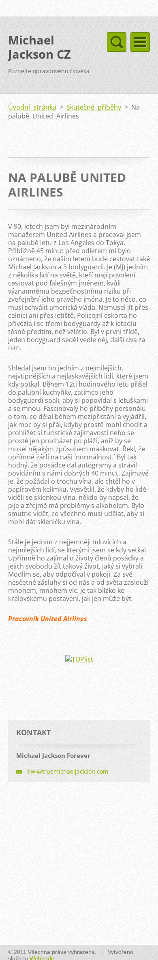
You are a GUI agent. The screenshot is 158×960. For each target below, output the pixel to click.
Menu (140, 42)
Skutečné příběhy (93, 107)
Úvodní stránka (32, 107)
